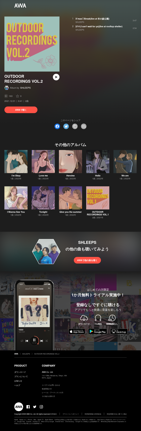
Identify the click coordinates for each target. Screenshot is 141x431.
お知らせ (18, 380)
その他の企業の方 (48, 396)
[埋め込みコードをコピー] (83, 126)
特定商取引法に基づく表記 (117, 414)
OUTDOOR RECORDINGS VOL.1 (98, 213)
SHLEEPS (25, 87)
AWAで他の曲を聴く (87, 260)
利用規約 (53, 414)
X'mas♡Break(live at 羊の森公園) (92, 18)
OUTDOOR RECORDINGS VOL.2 (46, 354)
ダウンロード (20, 372)
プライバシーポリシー (71, 414)
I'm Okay (16, 175)
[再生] (56, 77)
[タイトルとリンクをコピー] (75, 126)
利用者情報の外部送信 (93, 414)
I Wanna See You (16, 211)
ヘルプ (17, 385)
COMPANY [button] (48, 365)
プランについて (21, 376)
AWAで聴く (21, 109)
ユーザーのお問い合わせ (51, 385)
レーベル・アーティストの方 (52, 392)
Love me (43, 175)
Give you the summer (70, 211)
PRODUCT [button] (20, 365)
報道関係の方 (47, 389)
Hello (98, 175)
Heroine (70, 175)
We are (125, 175)
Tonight (43, 211)
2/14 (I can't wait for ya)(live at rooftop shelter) (98, 26)
